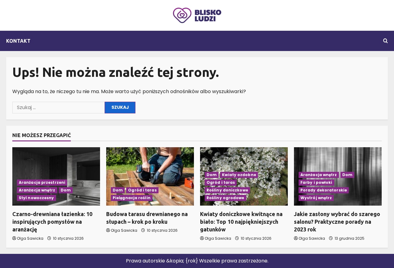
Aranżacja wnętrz (37, 190)
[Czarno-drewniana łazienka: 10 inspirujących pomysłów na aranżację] (56, 176)
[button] (385, 41)
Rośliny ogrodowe (225, 197)
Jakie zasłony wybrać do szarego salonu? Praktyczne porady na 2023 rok (337, 221)
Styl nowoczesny (36, 197)
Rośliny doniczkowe (227, 190)
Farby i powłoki (316, 182)
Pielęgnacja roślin (132, 197)
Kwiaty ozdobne (239, 174)
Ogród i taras (142, 190)
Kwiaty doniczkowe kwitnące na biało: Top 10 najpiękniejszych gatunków (241, 221)
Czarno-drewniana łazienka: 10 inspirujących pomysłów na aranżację (52, 221)
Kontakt (18, 41)
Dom (66, 190)
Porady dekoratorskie (323, 190)
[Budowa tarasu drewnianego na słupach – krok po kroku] (150, 176)
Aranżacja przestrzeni (42, 182)
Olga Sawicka (30, 238)
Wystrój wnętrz (316, 197)
